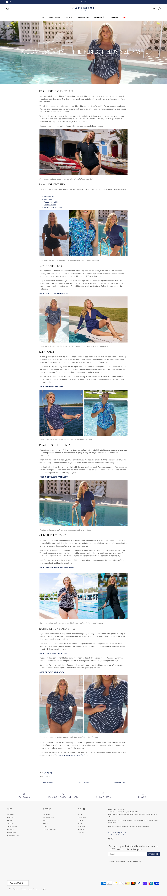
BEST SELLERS (54, 17)
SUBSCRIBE (153, 854)
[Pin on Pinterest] (51, 773)
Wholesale (81, 826)
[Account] (154, 8)
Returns (45, 823)
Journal (80, 820)
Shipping (46, 820)
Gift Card (81, 833)
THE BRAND (113, 17)
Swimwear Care (48, 817)
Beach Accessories (13, 836)
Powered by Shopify (39, 889)
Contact (45, 826)
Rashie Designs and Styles (53, 207)
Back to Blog (83, 782)
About (80, 814)
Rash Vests (11, 829)
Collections (82, 817)
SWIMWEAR (69, 17)
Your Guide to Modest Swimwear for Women (72, 755)
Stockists (81, 829)
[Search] (7, 8)
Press (80, 823)
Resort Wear (11, 833)
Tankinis (10, 823)
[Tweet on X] (45, 773)
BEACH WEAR (83, 17)
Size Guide (46, 814)
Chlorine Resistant (50, 205)
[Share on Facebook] (48, 773)
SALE (124, 17)
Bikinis (9, 820)
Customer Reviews (49, 829)
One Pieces (11, 817)
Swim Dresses (12, 826)
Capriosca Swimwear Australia (22, 889)
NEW (43, 17)
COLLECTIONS (99, 17)
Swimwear (11, 814)
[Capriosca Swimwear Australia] (83, 8)
